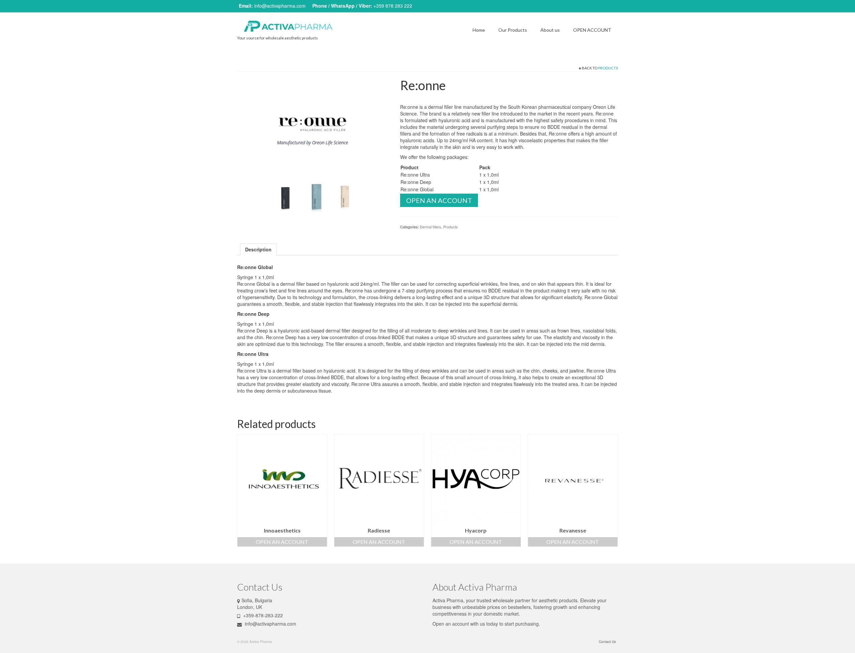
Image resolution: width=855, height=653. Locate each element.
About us (550, 30)
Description (258, 249)
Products (608, 68)
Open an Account (439, 200)
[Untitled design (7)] (314, 128)
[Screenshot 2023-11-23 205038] (346, 196)
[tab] (258, 249)
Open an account (451, 623)
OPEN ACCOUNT (592, 30)
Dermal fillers (430, 226)
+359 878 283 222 (392, 5)
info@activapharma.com (280, 5)
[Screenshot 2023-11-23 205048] (315, 196)
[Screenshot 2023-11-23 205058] (283, 196)
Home (479, 30)
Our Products (512, 30)
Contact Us (607, 641)
